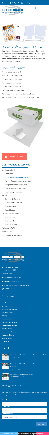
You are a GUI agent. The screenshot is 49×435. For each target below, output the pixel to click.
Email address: (7, 414)
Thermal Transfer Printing (11, 214)
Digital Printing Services (13, 203)
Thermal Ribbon (11, 224)
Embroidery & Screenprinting (12, 235)
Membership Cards (8, 170)
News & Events (7, 338)
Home (5, 3)
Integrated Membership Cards (16, 185)
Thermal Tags (10, 217)
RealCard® (9, 174)
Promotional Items (8, 335)
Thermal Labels (10, 221)
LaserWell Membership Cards (15, 188)
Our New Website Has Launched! (21, 374)
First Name (6, 400)
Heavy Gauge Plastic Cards (14, 192)
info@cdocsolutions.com (12, 281)
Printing (4, 195)
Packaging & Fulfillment (10, 228)
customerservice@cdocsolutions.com (16, 285)
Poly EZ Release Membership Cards (18, 181)
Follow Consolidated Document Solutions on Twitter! (28, 355)
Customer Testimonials (9, 309)
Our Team (5, 306)
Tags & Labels (10, 210)
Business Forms (11, 206)
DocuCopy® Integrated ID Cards (16, 177)
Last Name (6, 407)
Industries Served (7, 312)
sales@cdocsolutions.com (12, 278)
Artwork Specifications (30, 3)
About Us (5, 303)
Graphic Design (7, 232)
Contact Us (5, 341)
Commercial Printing (12, 199)
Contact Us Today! (16, 156)
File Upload (15, 3)
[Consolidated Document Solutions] (12, 10)
